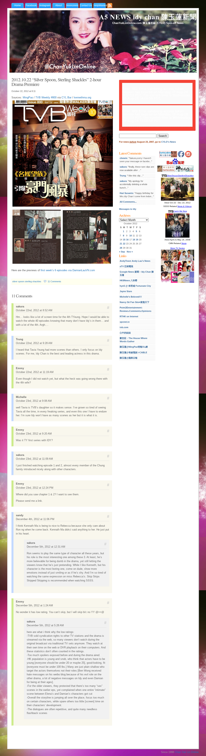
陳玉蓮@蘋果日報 (128, 358)
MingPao (28, 97)
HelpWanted (100, 5)
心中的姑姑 (125, 333)
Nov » (130, 251)
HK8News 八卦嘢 (128, 280)
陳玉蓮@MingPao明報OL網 (134, 347)
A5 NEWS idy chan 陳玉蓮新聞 (148, 17)
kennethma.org (82, 97)
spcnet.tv (125, 322)
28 (121, 248)
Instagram (44, 5)
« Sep (122, 251)
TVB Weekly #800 (46, 97)
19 (137, 239)
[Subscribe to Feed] (110, 6)
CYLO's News (168, 142)
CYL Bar (66, 97)
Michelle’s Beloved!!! (131, 297)
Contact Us (86, 5)
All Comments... (128, 202)
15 (124, 239)
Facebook (31, 5)
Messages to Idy (127, 209)
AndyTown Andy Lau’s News (135, 261)
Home (17, 5)
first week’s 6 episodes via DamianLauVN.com (68, 270)
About (58, 5)
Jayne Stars (126, 291)
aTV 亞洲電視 (126, 266)
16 (127, 239)
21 (121, 243)
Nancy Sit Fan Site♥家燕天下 (134, 302)
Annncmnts (72, 5)
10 (130, 235)
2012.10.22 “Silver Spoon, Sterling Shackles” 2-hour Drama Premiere (56, 81)
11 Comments (54, 281)
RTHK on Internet (129, 316)
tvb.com (124, 327)
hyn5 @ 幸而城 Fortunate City (135, 286)
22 (124, 243)
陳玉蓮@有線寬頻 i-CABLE (133, 352)
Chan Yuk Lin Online (187, 752)
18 (134, 239)
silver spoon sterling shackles (26, 281)
